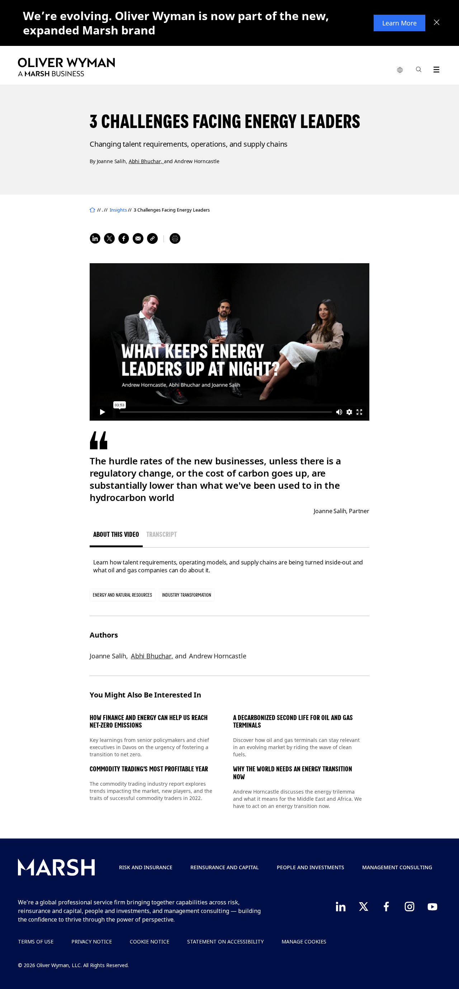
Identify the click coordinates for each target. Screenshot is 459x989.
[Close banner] (437, 23)
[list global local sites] (400, 70)
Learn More (399, 23)
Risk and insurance (145, 867)
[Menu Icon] (435, 68)
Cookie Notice (149, 941)
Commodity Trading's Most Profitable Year (149, 769)
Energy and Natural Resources (122, 595)
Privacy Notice (91, 941)
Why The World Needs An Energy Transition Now (292, 773)
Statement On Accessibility (225, 941)
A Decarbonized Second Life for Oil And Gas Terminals (293, 721)
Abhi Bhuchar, (146, 161)
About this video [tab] (116, 534)
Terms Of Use (35, 941)
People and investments (310, 867)
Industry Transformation (186, 595)
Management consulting (397, 867)
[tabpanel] (229, 566)
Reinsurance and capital (224, 867)
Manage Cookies (303, 941)
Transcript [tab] (161, 534)
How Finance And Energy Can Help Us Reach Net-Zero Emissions (149, 721)
